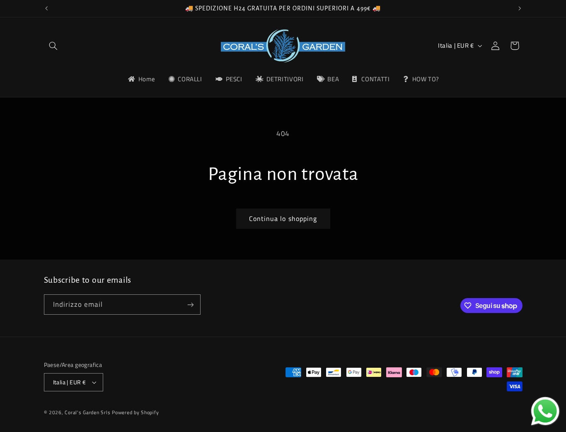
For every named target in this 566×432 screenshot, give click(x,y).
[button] (53, 45)
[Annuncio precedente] (46, 8)
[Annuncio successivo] (519, 8)
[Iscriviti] (190, 304)
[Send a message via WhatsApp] (545, 411)
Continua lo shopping (283, 218)
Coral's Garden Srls (88, 412)
